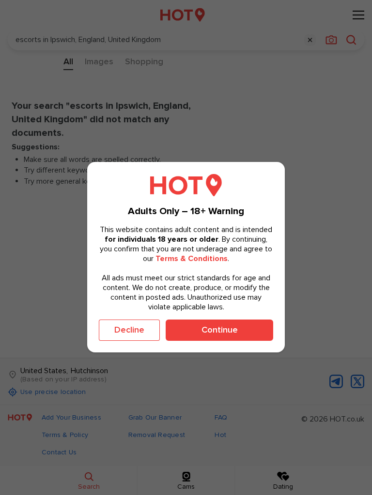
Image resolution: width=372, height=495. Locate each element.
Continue (220, 329)
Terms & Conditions (191, 258)
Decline (129, 329)
